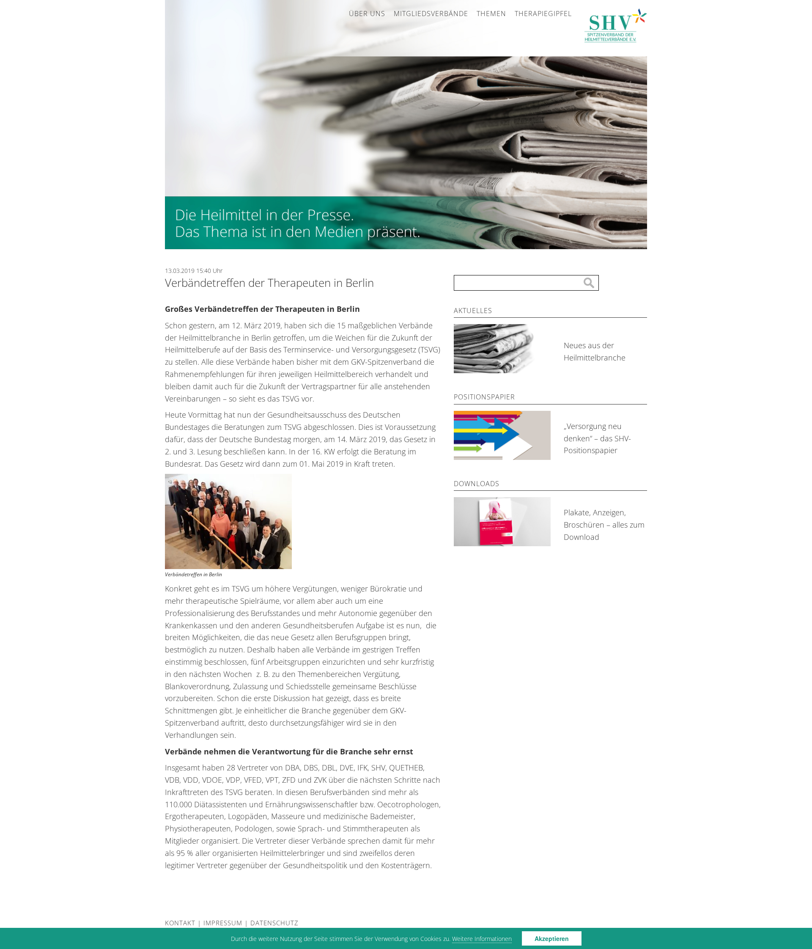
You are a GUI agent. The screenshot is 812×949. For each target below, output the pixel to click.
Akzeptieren (552, 938)
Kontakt (180, 923)
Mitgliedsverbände (431, 13)
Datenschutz (274, 923)
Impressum (222, 923)
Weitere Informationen (482, 939)
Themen (491, 13)
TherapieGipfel (543, 13)
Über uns (367, 13)
